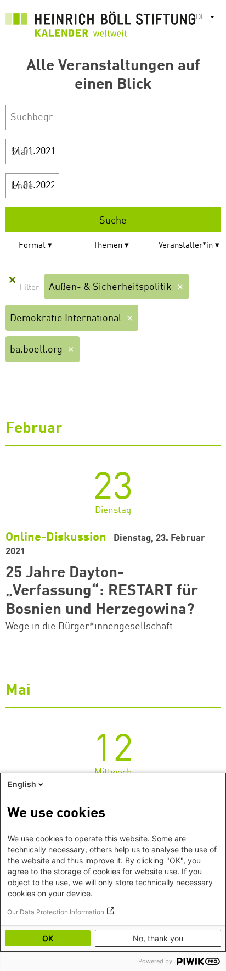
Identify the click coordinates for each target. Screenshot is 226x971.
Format (32, 246)
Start (22, 152)
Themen (107, 246)
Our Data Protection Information (55, 912)
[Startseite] (100, 26)
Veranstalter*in (186, 246)
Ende (22, 186)
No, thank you (158, 938)
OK (47, 938)
